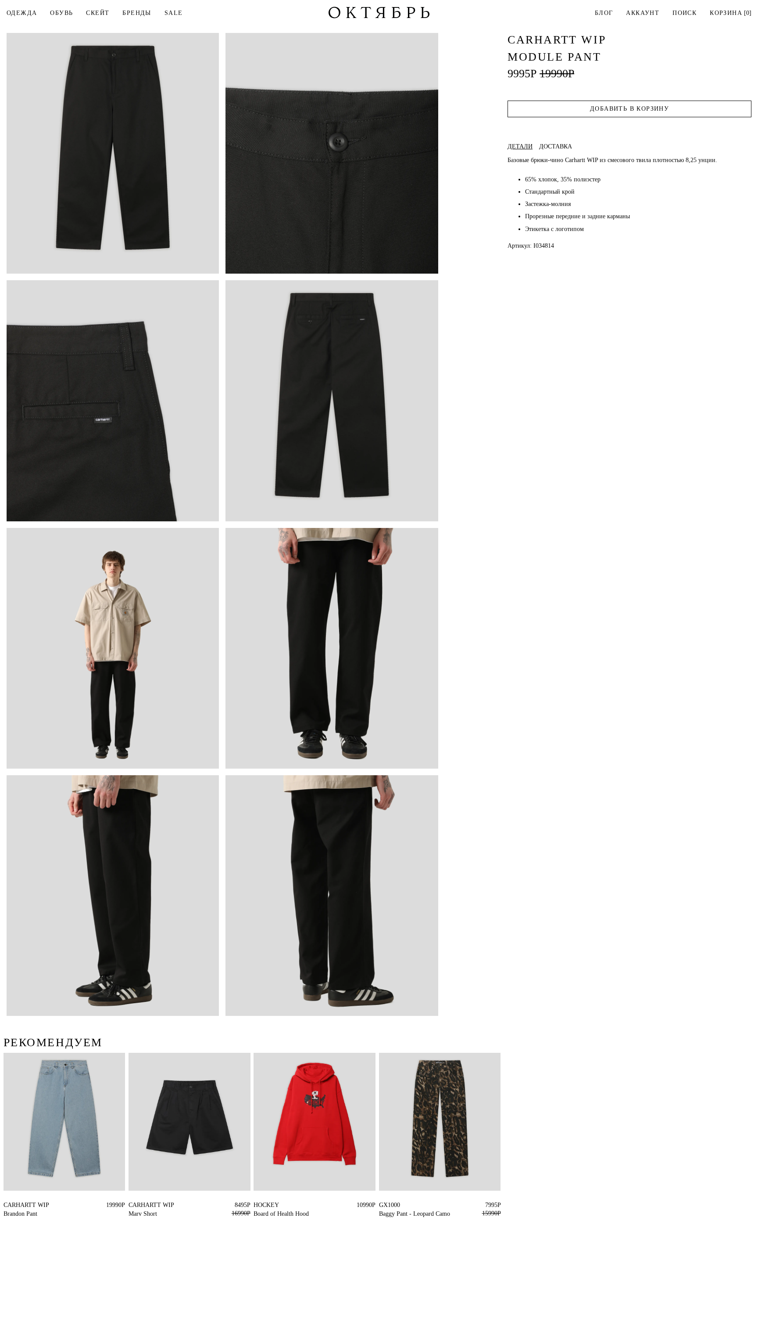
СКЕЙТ (97, 13)
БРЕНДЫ (136, 13)
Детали (520, 147)
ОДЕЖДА (22, 13)
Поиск (684, 13)
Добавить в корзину (629, 108)
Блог (604, 13)
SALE (173, 13)
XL (23, 1205)
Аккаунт (642, 13)
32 (382, 1205)
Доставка (555, 147)
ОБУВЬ (61, 13)
